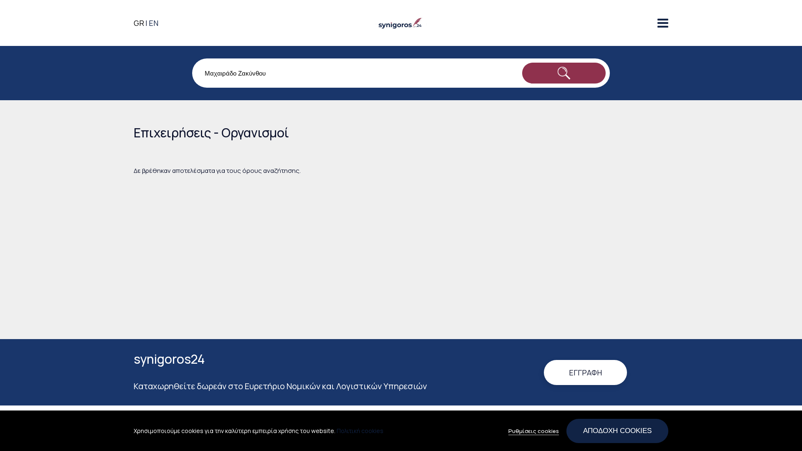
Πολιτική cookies (360, 431)
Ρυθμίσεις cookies (533, 431)
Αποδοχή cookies (617, 430)
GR (139, 23)
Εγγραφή (585, 372)
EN (153, 23)
